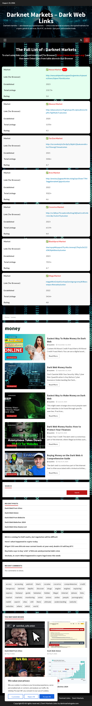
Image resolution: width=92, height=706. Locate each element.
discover (40, 588)
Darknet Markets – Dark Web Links (46, 18)
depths (30, 588)
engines (67, 588)
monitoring (30, 597)
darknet (21, 588)
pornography (77, 597)
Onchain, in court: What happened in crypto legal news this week (32, 555)
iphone (74, 593)
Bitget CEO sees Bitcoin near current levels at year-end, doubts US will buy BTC (39, 546)
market (9, 597)
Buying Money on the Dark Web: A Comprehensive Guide (25, 464)
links (82, 593)
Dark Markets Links (49, 703)
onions (48, 597)
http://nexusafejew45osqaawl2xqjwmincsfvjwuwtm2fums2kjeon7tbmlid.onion (66, 76)
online (57, 597)
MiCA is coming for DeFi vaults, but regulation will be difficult (31, 537)
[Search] (81, 40)
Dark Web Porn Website (15, 517)
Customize (16, 697)
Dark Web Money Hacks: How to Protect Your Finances (25, 435)
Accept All (47, 697)
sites (25, 602)
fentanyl (19, 593)
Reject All (31, 697)
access (9, 584)
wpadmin (52, 345)
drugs (49, 588)
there (39, 602)
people (66, 597)
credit (82, 584)
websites (9, 606)
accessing (19, 584)
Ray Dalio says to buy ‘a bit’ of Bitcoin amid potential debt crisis (32, 551)
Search (8, 486)
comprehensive (70, 584)
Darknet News (87, 40)
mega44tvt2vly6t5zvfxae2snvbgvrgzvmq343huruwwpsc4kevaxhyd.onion (66, 283)
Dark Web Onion (11, 513)
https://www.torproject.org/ (71, 55)
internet (64, 593)
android (29, 584)
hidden (47, 593)
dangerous (10, 588)
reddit (8, 602)
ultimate (47, 602)
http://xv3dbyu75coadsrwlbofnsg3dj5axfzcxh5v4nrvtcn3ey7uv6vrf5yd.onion (67, 214)
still (31, 602)
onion (40, 597)
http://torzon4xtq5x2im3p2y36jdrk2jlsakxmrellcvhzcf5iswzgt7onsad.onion (66, 145)
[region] (31, 689)
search (17, 602)
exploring (77, 588)
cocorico (57, 584)
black (38, 584)
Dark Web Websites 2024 (15, 522)
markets (18, 597)
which (27, 606)
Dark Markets (78, 698)
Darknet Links (64, 698)
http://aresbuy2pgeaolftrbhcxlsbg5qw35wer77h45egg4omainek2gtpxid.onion (66, 180)
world (35, 606)
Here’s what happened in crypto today (21, 541)
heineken (37, 593)
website (73, 602)
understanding (60, 602)
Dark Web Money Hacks (25, 376)
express (9, 593)
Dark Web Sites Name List (16, 527)
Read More (53, 356)
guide (28, 593)
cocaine (47, 584)
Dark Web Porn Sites (13, 508)
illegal (55, 593)
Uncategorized (11, 357)
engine (58, 588)
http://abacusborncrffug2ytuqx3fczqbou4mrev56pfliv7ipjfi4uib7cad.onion (66, 111)
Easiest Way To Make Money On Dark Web (25, 347)
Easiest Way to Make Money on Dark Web (25, 405)
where (19, 606)
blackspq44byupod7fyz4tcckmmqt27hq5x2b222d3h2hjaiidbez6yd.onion (66, 248)
